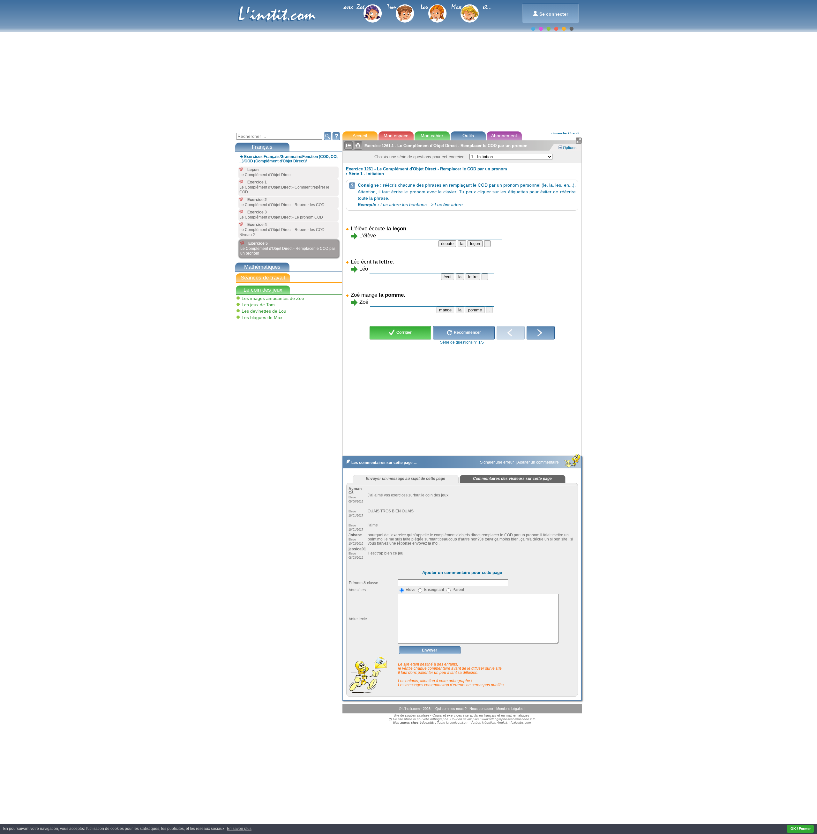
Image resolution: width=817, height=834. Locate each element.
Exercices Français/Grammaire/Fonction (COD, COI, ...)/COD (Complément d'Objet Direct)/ (288, 158)
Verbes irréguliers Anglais (489, 722)
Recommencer (467, 332)
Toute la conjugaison (452, 722)
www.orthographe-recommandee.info (509, 719)
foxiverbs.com (521, 722)
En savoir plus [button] (239, 828)
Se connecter (550, 14)
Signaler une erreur (497, 462)
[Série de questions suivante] (541, 332)
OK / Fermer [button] (801, 828)
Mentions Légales (510, 709)
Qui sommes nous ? (451, 709)
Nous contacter (481, 709)
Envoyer (429, 650)
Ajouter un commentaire (538, 462)
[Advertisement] (408, 81)
